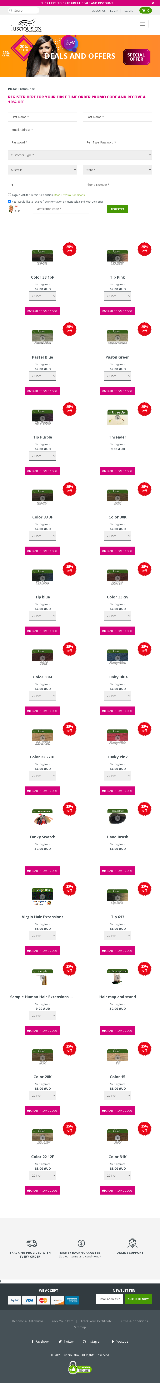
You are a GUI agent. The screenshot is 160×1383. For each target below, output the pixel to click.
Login (114, 10)
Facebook (42, 1341)
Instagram (94, 1341)
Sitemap (80, 1327)
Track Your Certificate (96, 1321)
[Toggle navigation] (143, 24)
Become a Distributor (27, 1321)
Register (128, 10)
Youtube (121, 1341)
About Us (99, 10)
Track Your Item (62, 1321)
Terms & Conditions (133, 1321)
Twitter (68, 1341)
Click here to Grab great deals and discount (76, 3)
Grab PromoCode (44, 311)
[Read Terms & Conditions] (69, 195)
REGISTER (117, 209)
